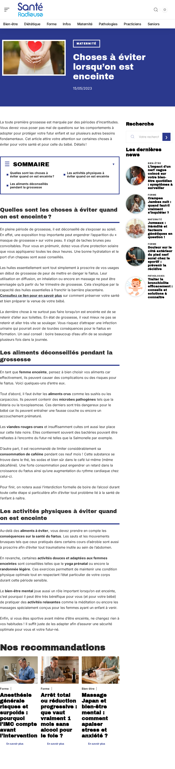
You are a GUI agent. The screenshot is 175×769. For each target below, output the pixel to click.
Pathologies (156, 276)
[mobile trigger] (8, 9)
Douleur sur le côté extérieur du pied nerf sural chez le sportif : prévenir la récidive (160, 258)
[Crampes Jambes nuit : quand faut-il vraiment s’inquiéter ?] (135, 204)
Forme (4, 688)
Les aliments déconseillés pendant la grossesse (29, 185)
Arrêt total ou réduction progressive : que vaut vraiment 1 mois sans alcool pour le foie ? (59, 715)
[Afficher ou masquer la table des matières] (82, 164)
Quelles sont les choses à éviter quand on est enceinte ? (32, 174)
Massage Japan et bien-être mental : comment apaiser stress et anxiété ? (95, 715)
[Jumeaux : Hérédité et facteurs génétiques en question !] (135, 228)
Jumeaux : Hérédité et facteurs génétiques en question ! (160, 230)
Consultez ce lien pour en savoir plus (31, 295)
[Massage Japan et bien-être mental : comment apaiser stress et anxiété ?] (101, 670)
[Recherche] (156, 9)
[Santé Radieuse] (31, 9)
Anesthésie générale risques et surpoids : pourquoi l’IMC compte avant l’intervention (18, 715)
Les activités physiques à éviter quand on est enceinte (88, 174)
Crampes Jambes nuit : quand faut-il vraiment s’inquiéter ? (159, 205)
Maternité (86, 43)
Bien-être (88, 688)
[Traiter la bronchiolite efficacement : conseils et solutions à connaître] (135, 286)
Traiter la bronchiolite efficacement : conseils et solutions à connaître (160, 288)
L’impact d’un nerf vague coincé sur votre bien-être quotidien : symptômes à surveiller (160, 177)
